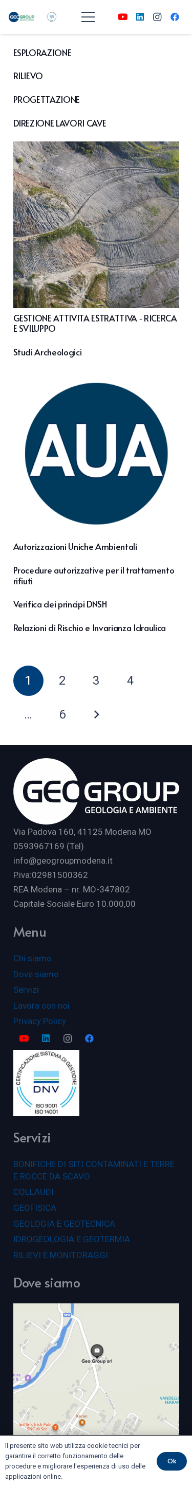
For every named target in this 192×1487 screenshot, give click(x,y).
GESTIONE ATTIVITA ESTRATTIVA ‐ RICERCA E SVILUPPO (95, 323)
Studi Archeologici (47, 352)
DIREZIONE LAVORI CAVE (59, 123)
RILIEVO (28, 75)
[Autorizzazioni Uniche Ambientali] (96, 453)
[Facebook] (174, 17)
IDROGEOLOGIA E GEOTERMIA (71, 1239)
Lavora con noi (41, 1005)
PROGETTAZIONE (46, 99)
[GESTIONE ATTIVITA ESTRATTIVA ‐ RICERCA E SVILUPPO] (96, 224)
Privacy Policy (39, 1021)
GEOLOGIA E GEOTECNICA (64, 1224)
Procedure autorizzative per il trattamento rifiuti (94, 575)
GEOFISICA (34, 1208)
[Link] (21, 17)
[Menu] (87, 17)
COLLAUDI (33, 1192)
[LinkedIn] (139, 17)
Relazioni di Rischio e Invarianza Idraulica (89, 627)
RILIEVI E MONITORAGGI (60, 1255)
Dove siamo (36, 974)
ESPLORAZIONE (42, 52)
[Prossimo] (96, 715)
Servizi (26, 989)
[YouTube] (122, 17)
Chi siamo (32, 958)
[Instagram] (157, 17)
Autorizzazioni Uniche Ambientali (75, 546)
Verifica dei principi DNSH (60, 604)
